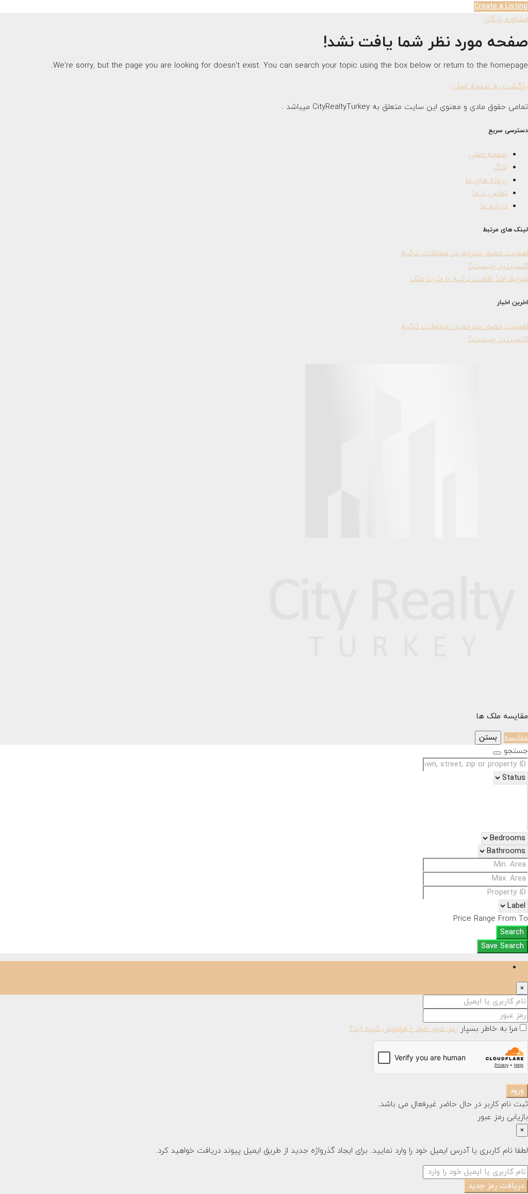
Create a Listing (500, 6)
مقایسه (516, 737)
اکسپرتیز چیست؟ (498, 266)
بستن (488, 737)
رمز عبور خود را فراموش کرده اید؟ (403, 1029)
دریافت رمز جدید (496, 1186)
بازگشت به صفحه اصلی (489, 86)
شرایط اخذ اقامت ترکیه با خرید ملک (469, 279)
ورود (517, 1091)
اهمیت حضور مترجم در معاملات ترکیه (464, 253)
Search (512, 932)
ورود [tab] (500, 967)
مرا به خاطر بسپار (488, 1029)
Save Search (502, 946)
